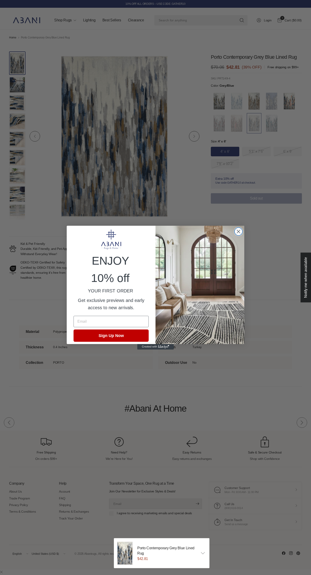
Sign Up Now (111, 335)
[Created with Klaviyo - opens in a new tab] (155, 347)
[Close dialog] (238, 232)
